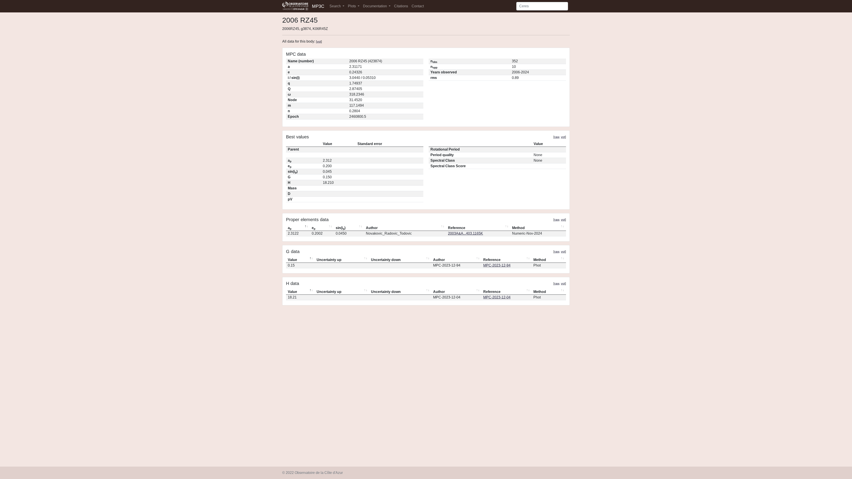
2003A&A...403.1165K (465, 233)
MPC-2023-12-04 (497, 297)
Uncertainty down (386, 260)
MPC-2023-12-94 (497, 265)
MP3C (318, 6)
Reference (456, 228)
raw (556, 137)
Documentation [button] (375, 6)
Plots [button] (352, 6)
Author (372, 228)
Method (518, 228)
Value (292, 260)
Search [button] (335, 6)
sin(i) (340, 228)
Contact (418, 6)
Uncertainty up (329, 260)
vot (319, 41)
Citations (401, 6)
